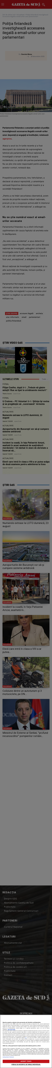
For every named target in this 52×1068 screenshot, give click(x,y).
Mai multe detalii (11, 1029)
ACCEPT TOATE (26, 1061)
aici (26, 1037)
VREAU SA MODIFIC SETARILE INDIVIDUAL (26, 1064)
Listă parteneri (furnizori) (8, 1057)
